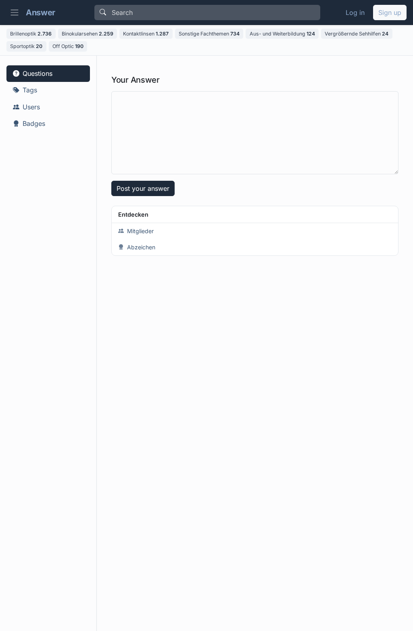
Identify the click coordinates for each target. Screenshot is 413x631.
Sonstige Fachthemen (209, 34)
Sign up (389, 12)
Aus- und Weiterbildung (282, 34)
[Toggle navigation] (14, 12)
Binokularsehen (87, 34)
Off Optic (67, 46)
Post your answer (143, 188)
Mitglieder (140, 231)
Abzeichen (141, 247)
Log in (355, 12)
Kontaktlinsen (146, 34)
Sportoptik (26, 46)
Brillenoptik (31, 34)
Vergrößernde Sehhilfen (356, 34)
